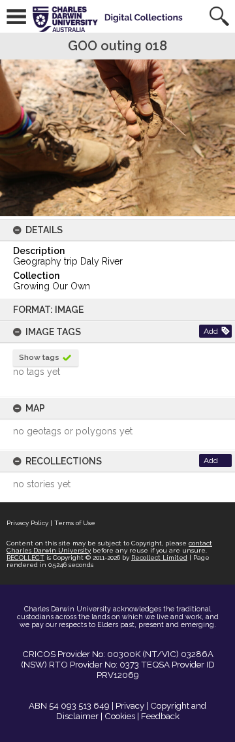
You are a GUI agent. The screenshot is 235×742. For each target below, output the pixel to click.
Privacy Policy (27, 522)
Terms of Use (74, 522)
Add (211, 331)
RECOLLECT (25, 557)
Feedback (160, 716)
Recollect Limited (159, 557)
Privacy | (132, 705)
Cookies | (121, 716)
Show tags (39, 357)
